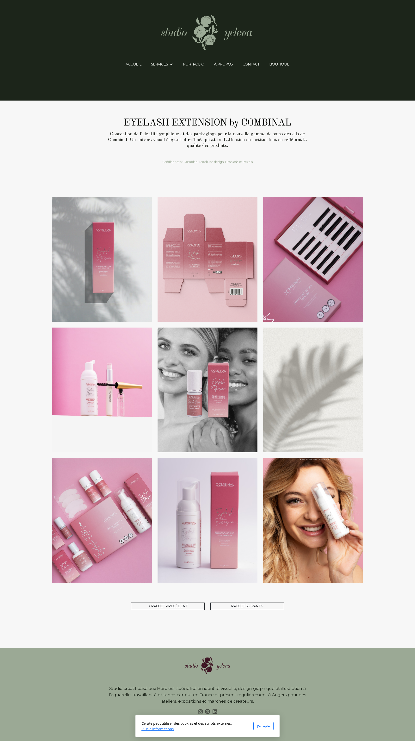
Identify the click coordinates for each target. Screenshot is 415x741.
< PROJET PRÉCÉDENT (168, 606)
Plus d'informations (157, 728)
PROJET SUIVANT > (247, 606)
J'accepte (263, 726)
